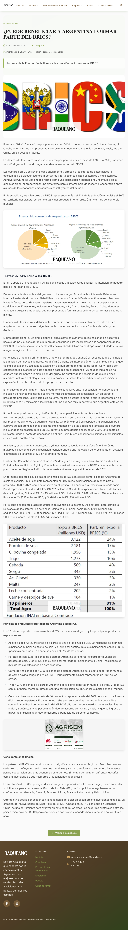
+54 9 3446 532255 (77, 864)
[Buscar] (121, 5)
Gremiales (33, 5)
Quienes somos (105, 5)
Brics (30, 52)
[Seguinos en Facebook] (6, 903)
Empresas (77, 5)
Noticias (20, 5)
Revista (90, 5)
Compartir (39, 45)
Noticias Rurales (10, 23)
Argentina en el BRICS (16, 52)
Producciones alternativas (55, 5)
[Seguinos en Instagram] (17, 903)
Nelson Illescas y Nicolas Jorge (49, 52)
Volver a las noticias (66, 833)
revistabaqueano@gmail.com (86, 857)
